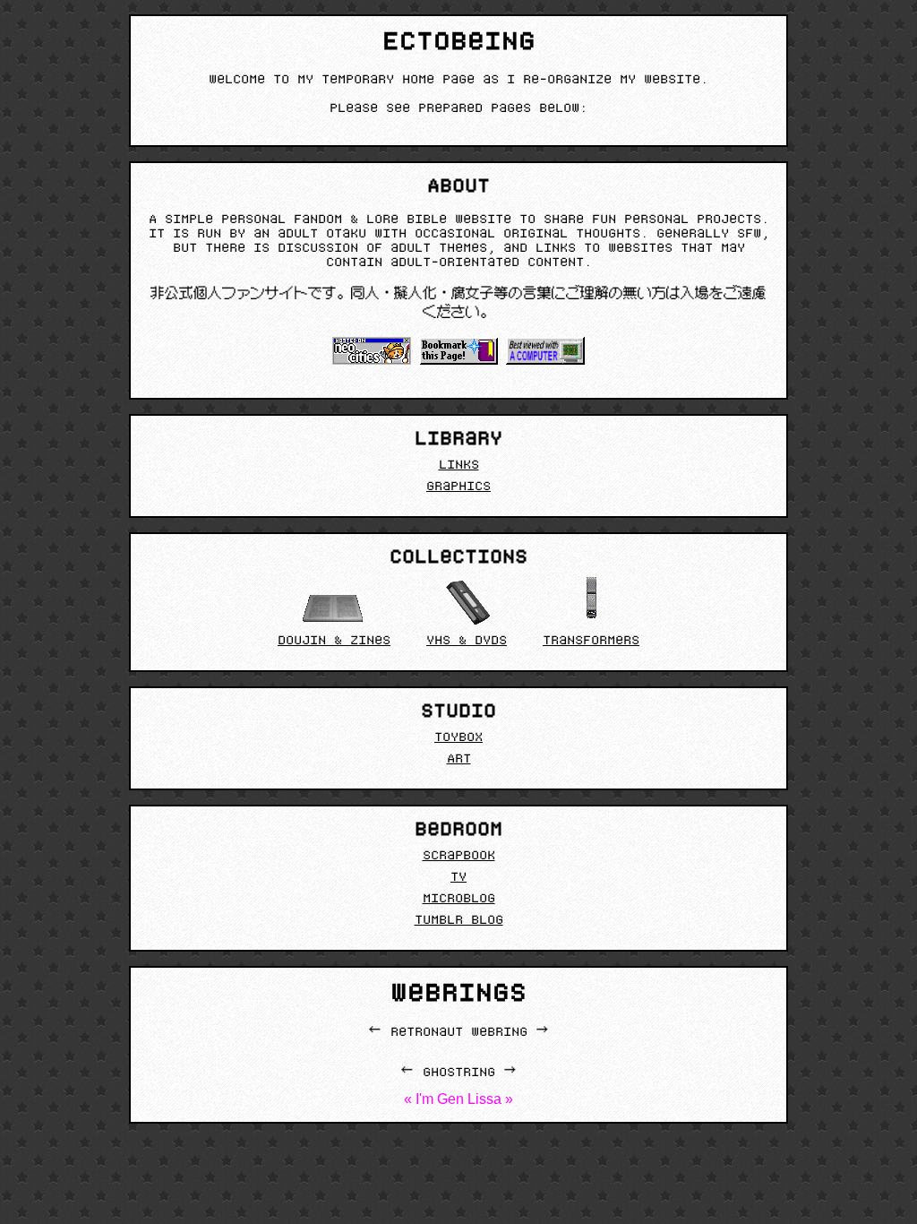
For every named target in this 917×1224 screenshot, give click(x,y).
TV (458, 878)
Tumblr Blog (459, 921)
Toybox (458, 738)
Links (459, 466)
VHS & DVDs (466, 641)
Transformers (591, 641)
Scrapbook (459, 856)
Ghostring (459, 1073)
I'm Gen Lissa (458, 1099)
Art (459, 760)
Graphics (458, 487)
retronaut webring (458, 1033)
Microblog (459, 899)
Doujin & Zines (334, 641)
